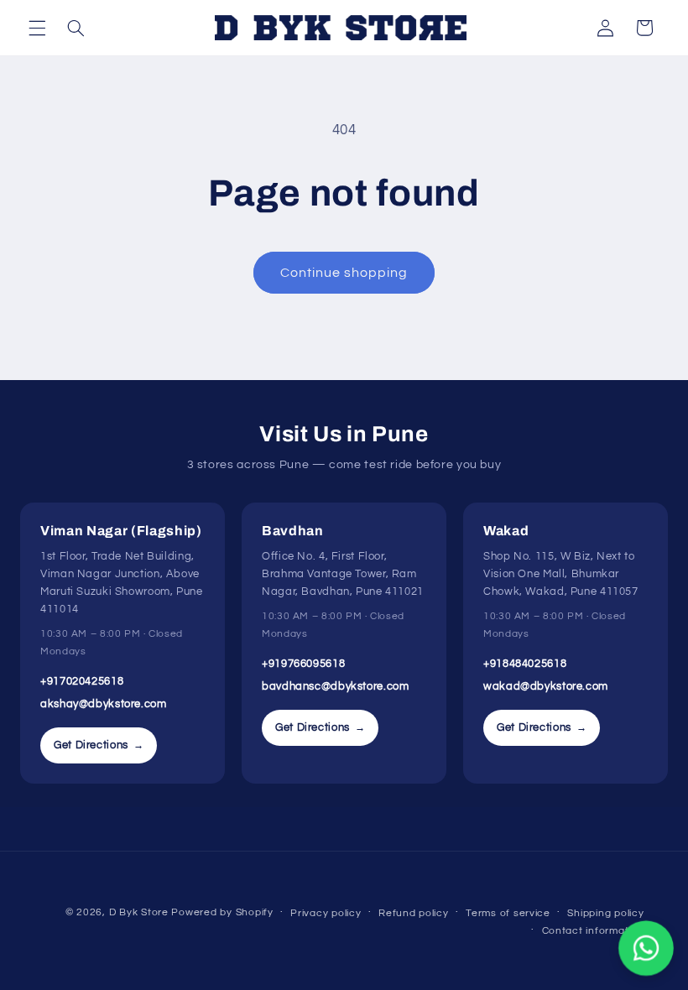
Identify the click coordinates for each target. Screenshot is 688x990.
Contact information (593, 930)
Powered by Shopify (222, 912)
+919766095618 (303, 664)
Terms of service (508, 913)
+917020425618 (81, 681)
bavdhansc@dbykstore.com (335, 686)
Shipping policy (605, 913)
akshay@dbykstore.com (103, 704)
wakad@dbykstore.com (545, 686)
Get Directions (98, 745)
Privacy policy (325, 913)
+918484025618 (524, 664)
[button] (37, 27)
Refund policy (413, 913)
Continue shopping (344, 272)
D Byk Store (140, 912)
